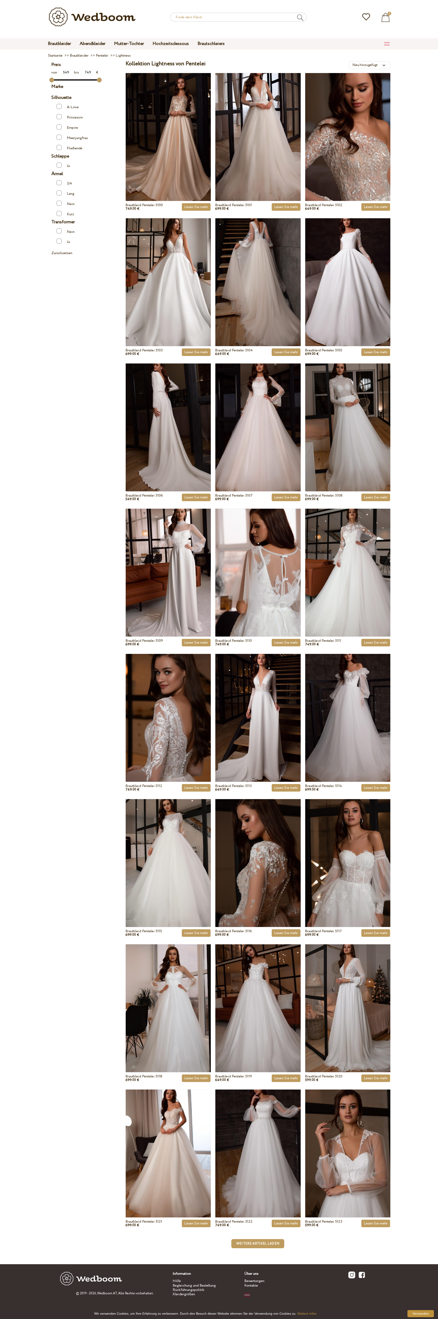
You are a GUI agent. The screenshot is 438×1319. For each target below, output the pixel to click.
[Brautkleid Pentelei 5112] (168, 707)
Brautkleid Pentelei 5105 (323, 350)
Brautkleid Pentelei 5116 (233, 931)
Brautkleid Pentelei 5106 (144, 495)
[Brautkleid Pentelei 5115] (168, 852)
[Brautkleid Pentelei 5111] (347, 562)
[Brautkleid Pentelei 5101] (257, 126)
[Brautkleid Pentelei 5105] (347, 271)
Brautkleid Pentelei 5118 (143, 1076)
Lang (70, 193)
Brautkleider (59, 43)
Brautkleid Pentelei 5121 (143, 1221)
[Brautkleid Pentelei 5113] (257, 707)
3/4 (69, 183)
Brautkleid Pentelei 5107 (234, 495)
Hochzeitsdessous (171, 43)
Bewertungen (254, 1281)
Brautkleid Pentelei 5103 (144, 350)
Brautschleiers (211, 43)
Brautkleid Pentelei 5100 (144, 205)
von (54, 72)
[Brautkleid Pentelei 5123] (347, 1143)
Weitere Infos (306, 1313)
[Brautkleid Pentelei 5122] (257, 1143)
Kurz (70, 214)
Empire (72, 127)
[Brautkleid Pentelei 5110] (257, 562)
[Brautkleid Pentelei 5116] (257, 852)
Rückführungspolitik (188, 1290)
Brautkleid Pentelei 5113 (233, 786)
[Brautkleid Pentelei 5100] (168, 126)
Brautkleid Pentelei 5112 (143, 786)
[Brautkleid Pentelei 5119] (257, 997)
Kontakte (251, 1285)
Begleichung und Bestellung (194, 1285)
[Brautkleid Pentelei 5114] (347, 707)
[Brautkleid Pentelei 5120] (347, 997)
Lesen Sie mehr (196, 207)
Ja (68, 165)
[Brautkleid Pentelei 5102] (347, 126)
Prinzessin (75, 117)
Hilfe (177, 1281)
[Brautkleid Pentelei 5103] (168, 271)
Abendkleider (92, 43)
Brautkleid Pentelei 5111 (323, 640)
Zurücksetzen (61, 253)
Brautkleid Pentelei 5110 (233, 640)
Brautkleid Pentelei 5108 (323, 495)
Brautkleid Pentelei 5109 (144, 640)
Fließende (74, 148)
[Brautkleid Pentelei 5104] (257, 271)
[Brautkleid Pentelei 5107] (257, 417)
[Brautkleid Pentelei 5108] (347, 417)
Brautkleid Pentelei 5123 (323, 1221)
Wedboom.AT (107, 1293)
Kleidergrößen (184, 1294)
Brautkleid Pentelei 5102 (323, 205)
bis (77, 72)
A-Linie (73, 107)
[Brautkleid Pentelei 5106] (168, 417)
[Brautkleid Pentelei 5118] (168, 997)
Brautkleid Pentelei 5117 (323, 931)
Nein (71, 204)
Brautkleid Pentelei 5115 (143, 931)
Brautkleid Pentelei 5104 (234, 350)
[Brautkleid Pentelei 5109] (168, 562)
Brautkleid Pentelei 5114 (323, 786)
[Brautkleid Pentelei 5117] (347, 852)
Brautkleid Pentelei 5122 (234, 1221)
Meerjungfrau (77, 138)
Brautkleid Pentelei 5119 (233, 1076)
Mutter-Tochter (129, 43)
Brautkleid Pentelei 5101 (233, 205)
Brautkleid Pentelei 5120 (323, 1076)
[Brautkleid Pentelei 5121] (168, 1143)
